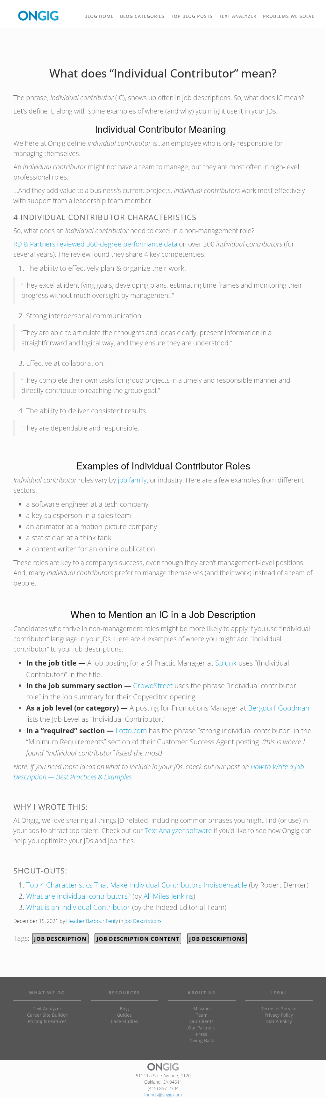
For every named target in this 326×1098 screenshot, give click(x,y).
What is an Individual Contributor (78, 907)
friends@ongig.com (163, 1095)
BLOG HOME (99, 16)
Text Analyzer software (178, 830)
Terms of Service (278, 1009)
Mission (201, 1009)
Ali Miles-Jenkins (168, 896)
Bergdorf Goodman (278, 707)
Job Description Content (137, 938)
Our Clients (201, 1021)
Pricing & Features (47, 1021)
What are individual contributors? (78, 896)
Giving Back (201, 1040)
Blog (124, 1009)
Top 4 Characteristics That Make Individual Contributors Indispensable (136, 884)
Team (202, 1015)
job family (132, 479)
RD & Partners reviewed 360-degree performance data (95, 243)
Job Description (60, 938)
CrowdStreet (153, 685)
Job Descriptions (142, 921)
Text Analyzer (47, 1009)
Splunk (226, 662)
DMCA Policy (279, 1021)
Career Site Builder (47, 1015)
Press (201, 1034)
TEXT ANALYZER (238, 16)
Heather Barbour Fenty (92, 921)
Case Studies (124, 1021)
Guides (124, 1015)
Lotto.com (131, 730)
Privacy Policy (279, 1015)
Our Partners (202, 1028)
